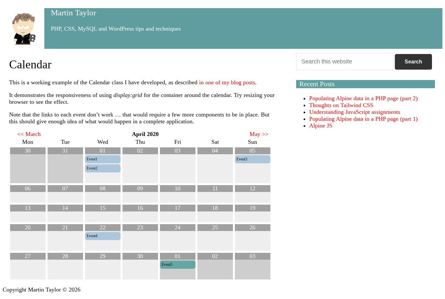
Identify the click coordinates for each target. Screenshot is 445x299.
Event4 (92, 236)
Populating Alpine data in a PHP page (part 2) (363, 98)
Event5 (167, 264)
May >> (259, 134)
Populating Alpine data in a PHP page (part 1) (363, 119)
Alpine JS (320, 125)
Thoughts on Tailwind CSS (341, 105)
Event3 (242, 159)
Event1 (92, 159)
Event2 (92, 168)
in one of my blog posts (227, 82)
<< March (29, 134)
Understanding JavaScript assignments (354, 112)
